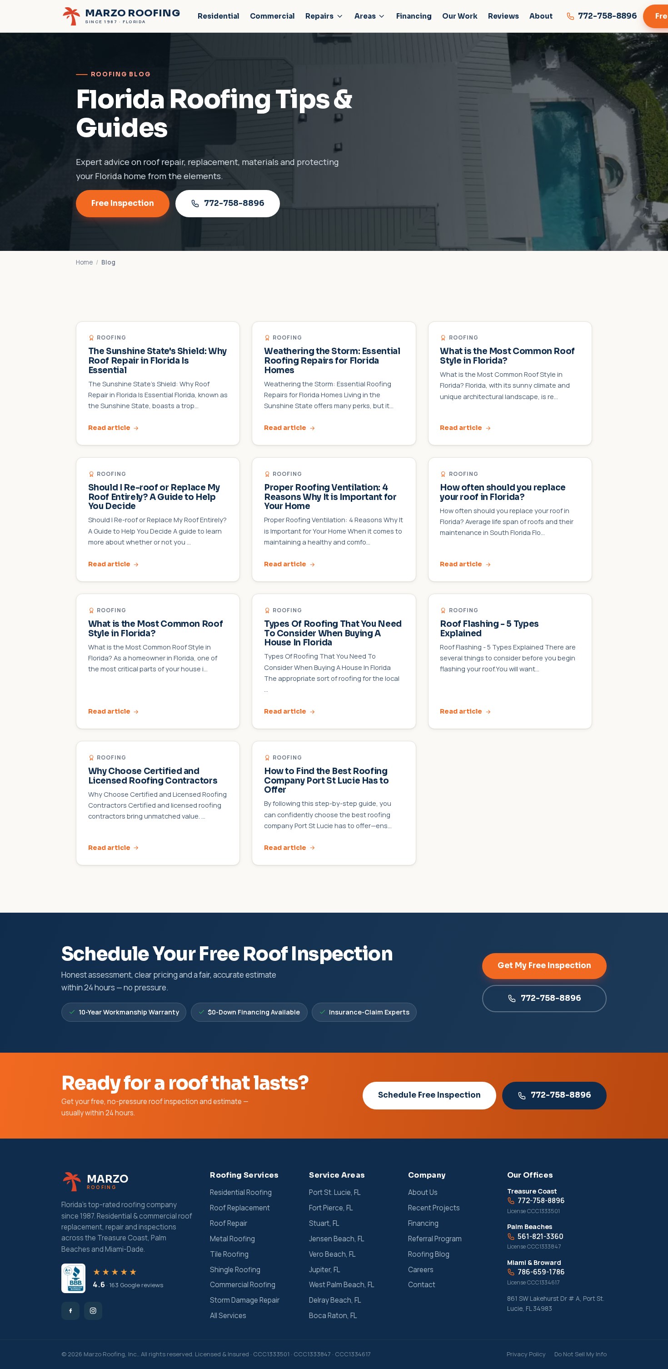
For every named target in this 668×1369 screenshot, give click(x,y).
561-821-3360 (540, 1236)
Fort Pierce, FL (331, 1208)
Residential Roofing (241, 1192)
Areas (365, 16)
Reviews (503, 16)
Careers (421, 1269)
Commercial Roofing (242, 1284)
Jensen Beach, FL (336, 1239)
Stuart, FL (324, 1223)
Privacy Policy (526, 1354)
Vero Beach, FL (332, 1254)
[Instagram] (93, 1311)
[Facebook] (70, 1311)
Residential (218, 16)
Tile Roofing (229, 1254)
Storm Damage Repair (244, 1300)
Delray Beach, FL (335, 1300)
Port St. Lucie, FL (334, 1192)
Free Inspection (122, 203)
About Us (423, 1192)
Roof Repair (228, 1223)
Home (84, 262)
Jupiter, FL (324, 1269)
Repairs (319, 16)
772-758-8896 (234, 203)
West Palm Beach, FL (341, 1284)
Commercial (272, 16)
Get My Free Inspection (544, 965)
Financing (414, 16)
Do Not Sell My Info (580, 1354)
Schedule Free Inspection (429, 1095)
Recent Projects (434, 1208)
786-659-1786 (541, 1272)
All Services (228, 1315)
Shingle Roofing (235, 1269)
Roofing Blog (428, 1254)
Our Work (460, 16)
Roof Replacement (240, 1208)
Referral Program (435, 1239)
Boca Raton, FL (333, 1315)
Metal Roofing (232, 1239)
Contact (421, 1284)
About (541, 16)
